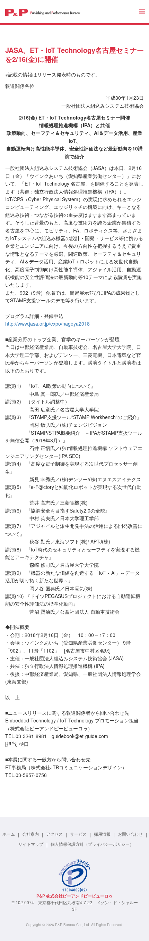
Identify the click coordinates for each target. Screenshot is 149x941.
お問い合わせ (130, 833)
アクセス (54, 833)
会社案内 (30, 833)
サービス (78, 833)
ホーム (8, 833)
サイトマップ (30, 843)
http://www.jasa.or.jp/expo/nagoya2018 (47, 323)
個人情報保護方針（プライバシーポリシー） (92, 843)
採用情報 (102, 833)
